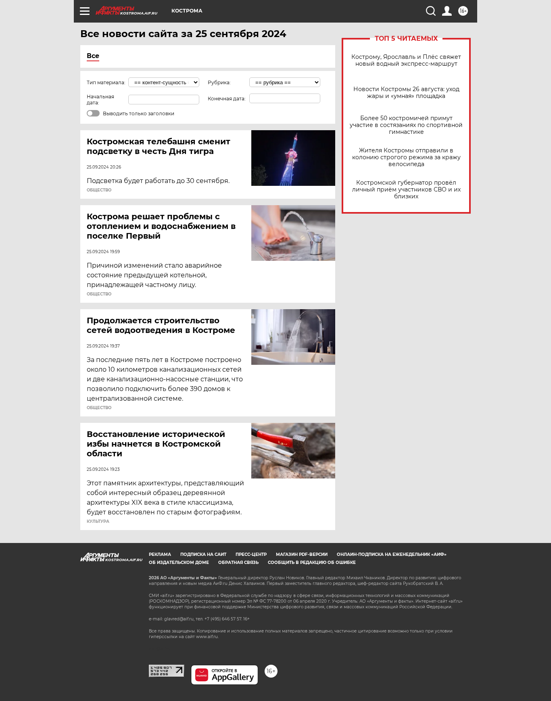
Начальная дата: (100, 100)
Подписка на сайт (203, 554)
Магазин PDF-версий (302, 554)
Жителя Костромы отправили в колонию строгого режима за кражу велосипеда (406, 157)
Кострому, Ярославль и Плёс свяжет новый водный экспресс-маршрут (406, 60)
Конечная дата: (227, 99)
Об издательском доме (179, 562)
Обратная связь (238, 562)
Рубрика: (219, 82)
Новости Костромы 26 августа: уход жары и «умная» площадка (406, 93)
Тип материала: (106, 82)
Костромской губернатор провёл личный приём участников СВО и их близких (406, 189)
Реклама (160, 554)
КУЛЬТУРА (98, 522)
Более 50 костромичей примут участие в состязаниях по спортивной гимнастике (406, 125)
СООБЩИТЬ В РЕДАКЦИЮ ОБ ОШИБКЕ (312, 562)
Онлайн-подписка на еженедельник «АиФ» (392, 554)
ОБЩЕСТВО (99, 190)
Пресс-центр (251, 554)
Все (93, 56)
